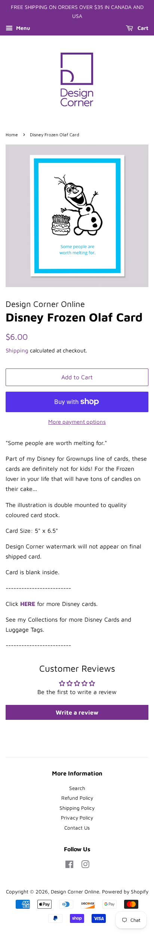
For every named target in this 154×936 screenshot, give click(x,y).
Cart (142, 28)
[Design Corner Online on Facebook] (69, 866)
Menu (22, 28)
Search (77, 788)
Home (12, 134)
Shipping (17, 350)
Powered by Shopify (125, 892)
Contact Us (77, 828)
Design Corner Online (75, 892)
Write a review (77, 712)
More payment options (77, 422)
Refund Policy (77, 798)
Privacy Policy (77, 818)
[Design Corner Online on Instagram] (85, 866)
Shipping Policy (77, 808)
